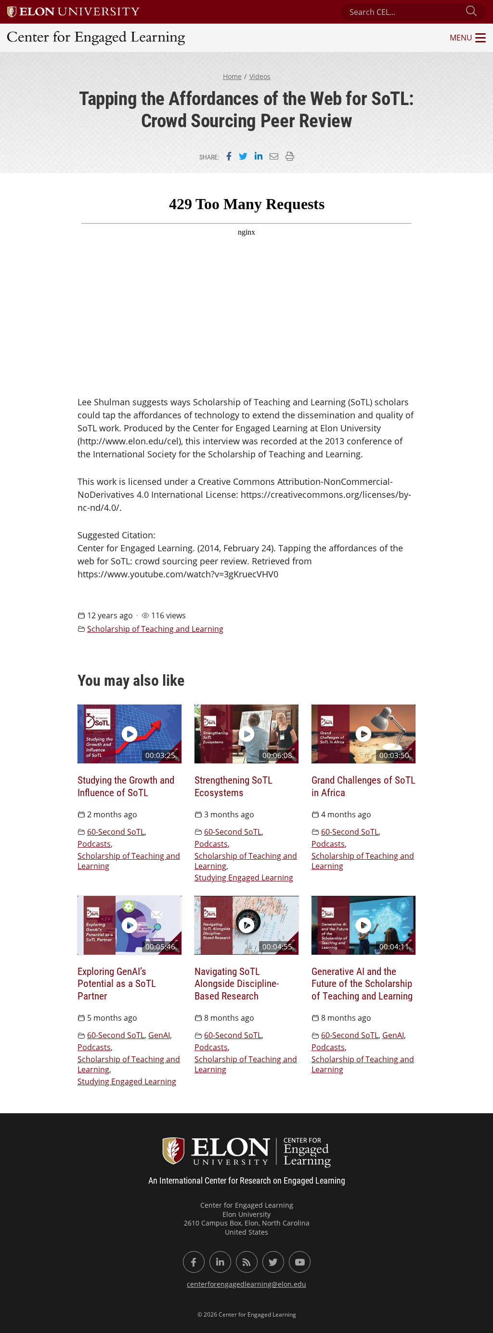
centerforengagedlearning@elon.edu (246, 1284)
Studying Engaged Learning (244, 877)
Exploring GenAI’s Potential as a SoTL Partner (117, 983)
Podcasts (94, 844)
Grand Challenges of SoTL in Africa (363, 785)
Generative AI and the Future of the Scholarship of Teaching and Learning (362, 983)
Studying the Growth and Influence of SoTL (126, 785)
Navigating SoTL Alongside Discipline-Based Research (237, 983)
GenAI (159, 1035)
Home (232, 76)
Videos (260, 76)
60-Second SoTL (115, 831)
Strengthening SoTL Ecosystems (233, 785)
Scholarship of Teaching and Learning (155, 629)
